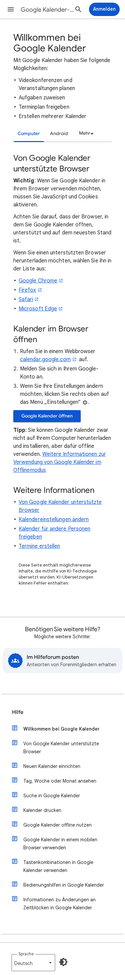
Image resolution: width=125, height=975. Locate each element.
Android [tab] (59, 133)
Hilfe (17, 712)
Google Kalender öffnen (47, 416)
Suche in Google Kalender (51, 796)
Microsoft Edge (38, 308)
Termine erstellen (39, 546)
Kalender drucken (42, 810)
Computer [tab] (29, 133)
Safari (26, 299)
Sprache (26, 953)
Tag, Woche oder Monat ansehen (59, 781)
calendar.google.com (45, 359)
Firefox (27, 290)
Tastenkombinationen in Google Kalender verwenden (58, 866)
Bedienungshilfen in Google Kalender (63, 885)
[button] (11, 9)
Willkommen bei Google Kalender (61, 729)
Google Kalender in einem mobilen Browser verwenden (60, 844)
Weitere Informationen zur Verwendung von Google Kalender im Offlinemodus (59, 462)
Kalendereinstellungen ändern (54, 519)
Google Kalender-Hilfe (48, 9)
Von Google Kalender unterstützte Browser (61, 748)
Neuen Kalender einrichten (51, 766)
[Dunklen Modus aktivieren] (63, 962)
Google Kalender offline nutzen (57, 825)
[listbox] (85, 133)
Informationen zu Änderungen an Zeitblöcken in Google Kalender (59, 904)
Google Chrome (38, 280)
